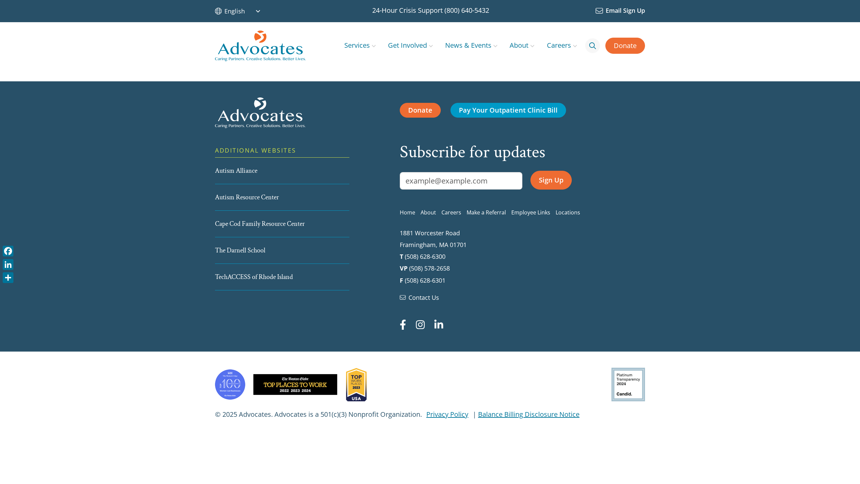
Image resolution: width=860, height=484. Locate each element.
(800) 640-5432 (466, 10)
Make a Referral (486, 212)
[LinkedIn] (8, 264)
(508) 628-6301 (425, 280)
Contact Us (423, 297)
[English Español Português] (244, 11)
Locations (568, 212)
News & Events (468, 45)
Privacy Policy (447, 414)
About (519, 45)
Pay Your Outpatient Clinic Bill (508, 110)
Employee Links (530, 212)
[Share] (8, 277)
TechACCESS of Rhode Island (254, 277)
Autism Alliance (236, 170)
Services (357, 45)
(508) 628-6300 (425, 256)
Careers (559, 45)
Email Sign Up (625, 10)
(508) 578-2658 (429, 268)
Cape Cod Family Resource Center (260, 223)
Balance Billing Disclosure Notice (528, 414)
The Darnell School (240, 250)
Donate (625, 45)
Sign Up (551, 180)
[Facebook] (8, 250)
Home (407, 212)
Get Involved (407, 45)
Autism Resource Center (247, 197)
